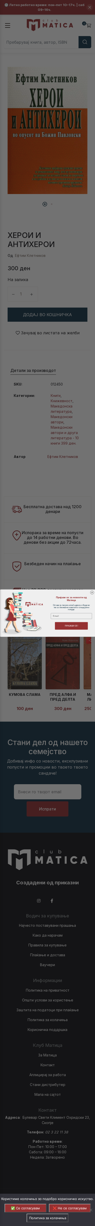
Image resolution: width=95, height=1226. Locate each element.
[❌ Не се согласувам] (90, 1209)
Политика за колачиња (47, 1218)
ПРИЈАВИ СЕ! (71, 626)
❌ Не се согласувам (70, 1208)
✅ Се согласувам (25, 1208)
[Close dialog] (92, 592)
